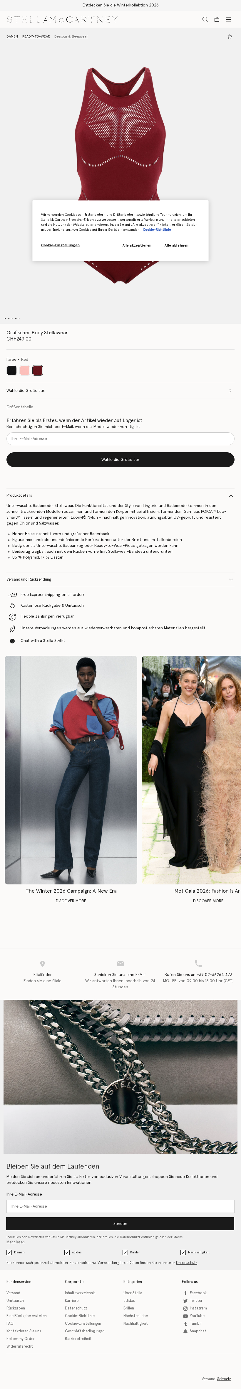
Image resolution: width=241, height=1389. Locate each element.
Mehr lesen (15, 1242)
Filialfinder (43, 975)
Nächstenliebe (135, 1316)
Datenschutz (186, 1263)
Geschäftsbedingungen (85, 1331)
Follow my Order (20, 1339)
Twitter (196, 1301)
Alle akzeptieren (137, 245)
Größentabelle (19, 407)
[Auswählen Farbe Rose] (24, 370)
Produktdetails (19, 496)
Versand (13, 1293)
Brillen (128, 1308)
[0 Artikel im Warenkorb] (217, 19)
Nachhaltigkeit (199, 1252)
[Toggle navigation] (228, 19)
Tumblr (196, 1324)
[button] (120, 176)
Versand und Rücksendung (28, 579)
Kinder (135, 1252)
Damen (19, 1252)
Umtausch (15, 1301)
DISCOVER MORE (71, 901)
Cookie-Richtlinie (80, 1316)
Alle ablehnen (176, 245)
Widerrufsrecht (19, 1346)
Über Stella (132, 1293)
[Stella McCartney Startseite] (62, 19)
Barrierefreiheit (78, 1339)
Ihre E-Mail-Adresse (24, 1194)
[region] (120, 230)
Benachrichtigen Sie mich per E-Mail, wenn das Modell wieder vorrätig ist (73, 427)
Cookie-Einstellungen (83, 1324)
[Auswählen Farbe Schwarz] (11, 370)
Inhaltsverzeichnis (80, 1293)
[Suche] (205, 19)
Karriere (71, 1301)
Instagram (198, 1308)
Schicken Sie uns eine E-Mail (120, 975)
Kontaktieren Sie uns (23, 1331)
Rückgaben (15, 1308)
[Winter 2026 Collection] (71, 770)
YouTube (197, 1316)
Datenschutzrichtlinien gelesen (143, 1237)
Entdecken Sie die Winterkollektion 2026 (121, 5)
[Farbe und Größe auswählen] (229, 36)
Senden (120, 1224)
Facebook (198, 1293)
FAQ (10, 1324)
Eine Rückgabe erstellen (26, 1316)
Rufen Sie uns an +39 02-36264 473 (198, 975)
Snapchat (198, 1331)
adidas (76, 1252)
